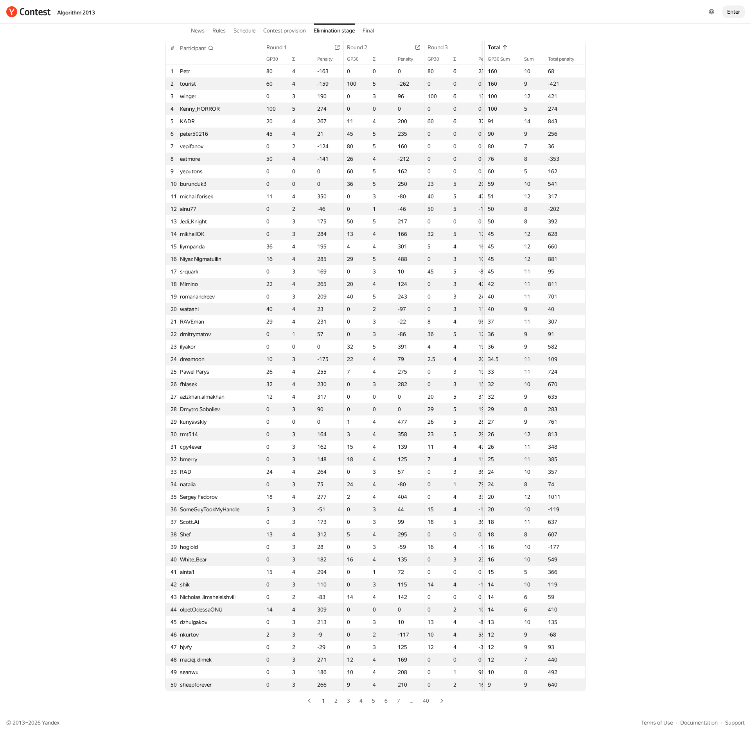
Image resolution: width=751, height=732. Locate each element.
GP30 (272, 59)
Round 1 (276, 47)
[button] (197, 48)
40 (426, 701)
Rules (219, 30)
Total (494, 47)
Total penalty (561, 59)
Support (735, 722)
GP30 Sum (499, 59)
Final (368, 30)
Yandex (50, 722)
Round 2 (357, 47)
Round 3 (438, 47)
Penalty (324, 59)
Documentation (699, 722)
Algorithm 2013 (76, 12)
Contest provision (284, 30)
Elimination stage (334, 30)
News (198, 30)
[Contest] (28, 11)
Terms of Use (657, 722)
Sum (529, 59)
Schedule (244, 30)
